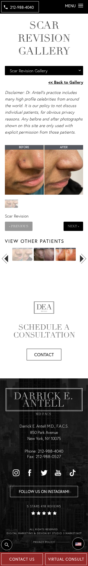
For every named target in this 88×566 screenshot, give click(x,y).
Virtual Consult (66, 559)
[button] (16, 473)
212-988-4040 (22, 7)
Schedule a (44, 331)
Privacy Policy (44, 542)
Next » (73, 226)
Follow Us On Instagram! (44, 491)
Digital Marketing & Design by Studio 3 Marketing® (44, 533)
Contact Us (22, 559)
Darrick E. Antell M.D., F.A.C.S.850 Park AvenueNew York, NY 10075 (44, 432)
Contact (44, 354)
